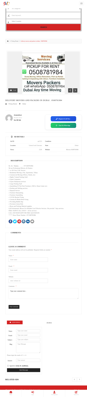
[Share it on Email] (32, 222)
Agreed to (19, 366)
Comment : (12, 286)
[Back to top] (80, 383)
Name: (11, 255)
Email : (11, 266)
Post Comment (14, 307)
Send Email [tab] (16, 322)
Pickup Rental (14, 41)
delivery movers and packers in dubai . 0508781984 (33, 100)
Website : (11, 277)
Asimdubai (18, 115)
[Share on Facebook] (10, 222)
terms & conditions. (22, 366)
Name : (11, 331)
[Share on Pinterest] (19, 222)
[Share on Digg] (28, 222)
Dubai (24, 104)
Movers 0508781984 (72, 149)
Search (43, 27)
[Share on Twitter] (15, 222)
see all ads (17, 120)
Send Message (23, 370)
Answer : (10, 361)
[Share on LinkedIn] (23, 222)
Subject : (10, 340)
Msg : (11, 344)
